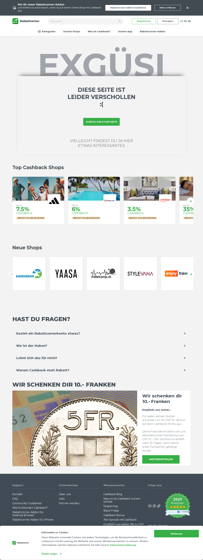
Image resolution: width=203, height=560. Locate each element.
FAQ (15, 498)
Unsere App (125, 31)
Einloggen (168, 21)
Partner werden (69, 503)
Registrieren (144, 21)
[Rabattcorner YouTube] (150, 506)
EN (189, 21)
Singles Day (110, 506)
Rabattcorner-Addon (152, 31)
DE (181, 21)
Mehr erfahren (168, 8)
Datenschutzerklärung (123, 545)
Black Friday (111, 510)
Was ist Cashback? (99, 31)
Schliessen (176, 533)
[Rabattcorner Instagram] (154, 506)
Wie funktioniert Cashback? (30, 507)
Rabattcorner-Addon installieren (128, 8)
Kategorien (49, 31)
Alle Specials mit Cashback (120, 519)
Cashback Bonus (113, 515)
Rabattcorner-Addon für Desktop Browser (28, 514)
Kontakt (17, 494)
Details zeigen (49, 553)
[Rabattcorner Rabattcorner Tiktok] (159, 506)
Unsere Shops (71, 31)
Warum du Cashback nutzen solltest (121, 500)
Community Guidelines (26, 503)
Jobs (62, 498)
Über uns (65, 494)
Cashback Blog (112, 494)
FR (185, 21)
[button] (12, 201)
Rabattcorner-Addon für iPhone (32, 519)
